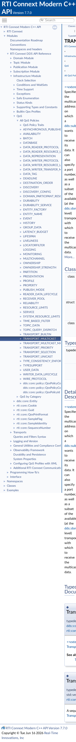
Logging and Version (25, 441)
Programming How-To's (24, 472)
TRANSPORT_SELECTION (39, 352)
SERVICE (28, 312)
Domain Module (23, 58)
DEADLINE (30, 178)
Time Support (25, 89)
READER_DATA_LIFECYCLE (40, 294)
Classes (11, 485)
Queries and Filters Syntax (29, 436)
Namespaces (15, 481)
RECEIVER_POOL (34, 298)
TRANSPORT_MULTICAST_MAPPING (46, 343)
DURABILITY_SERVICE (37, 205)
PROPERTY (30, 285)
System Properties (24, 459)
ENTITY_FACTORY (35, 209)
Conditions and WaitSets (32, 85)
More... (69, 257)
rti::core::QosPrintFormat (32, 414)
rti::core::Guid (25, 410)
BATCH (27, 138)
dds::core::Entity (27, 401)
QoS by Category (30, 396)
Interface (15, 477)
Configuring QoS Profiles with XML (35, 463)
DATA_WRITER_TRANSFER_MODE (45, 169)
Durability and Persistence (29, 454)
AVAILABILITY (32, 134)
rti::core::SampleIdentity (32, 423)
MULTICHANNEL (34, 258)
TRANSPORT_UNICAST (38, 356)
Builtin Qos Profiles (29, 111)
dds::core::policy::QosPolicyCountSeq (46, 387)
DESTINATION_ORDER (38, 183)
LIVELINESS (30, 241)
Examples (13, 490)
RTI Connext (14, 31)
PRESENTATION (33, 276)
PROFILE (28, 281)
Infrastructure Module (27, 76)
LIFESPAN (29, 236)
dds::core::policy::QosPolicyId (41, 392)
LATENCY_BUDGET (35, 232)
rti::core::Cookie (27, 405)
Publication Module (25, 67)
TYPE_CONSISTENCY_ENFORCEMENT (48, 361)
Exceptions (23, 94)
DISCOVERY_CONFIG (37, 192)
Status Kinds (24, 102)
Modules (12, 36)
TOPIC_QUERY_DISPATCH (40, 330)
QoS (19, 116)
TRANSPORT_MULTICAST (39, 338)
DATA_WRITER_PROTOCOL (41, 160)
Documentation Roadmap (26, 40)
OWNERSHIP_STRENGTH (39, 267)
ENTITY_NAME (32, 214)
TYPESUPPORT (32, 365)
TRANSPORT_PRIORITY (38, 347)
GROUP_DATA (32, 227)
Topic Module (21, 62)
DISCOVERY (31, 187)
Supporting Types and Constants (37, 107)
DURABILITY (31, 200)
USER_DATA (31, 370)
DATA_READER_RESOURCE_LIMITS (46, 151)
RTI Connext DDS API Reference (30, 53)
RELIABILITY (31, 303)
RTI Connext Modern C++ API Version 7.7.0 (36, 728)
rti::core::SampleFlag (29, 419)
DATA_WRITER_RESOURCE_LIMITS (45, 165)
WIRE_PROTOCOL (35, 379)
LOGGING (29, 249)
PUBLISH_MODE (34, 289)
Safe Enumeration (28, 98)
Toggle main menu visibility (5, 20)
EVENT (27, 218)
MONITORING (32, 254)
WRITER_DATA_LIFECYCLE (40, 374)
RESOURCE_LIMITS (35, 307)
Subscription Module (26, 71)
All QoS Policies (29, 120)
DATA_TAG (30, 174)
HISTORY (29, 223)
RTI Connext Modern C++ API (22, 27)
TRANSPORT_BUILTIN (37, 334)
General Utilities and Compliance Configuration (42, 445)
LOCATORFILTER (34, 245)
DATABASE (30, 143)
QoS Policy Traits (33, 125)
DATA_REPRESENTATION (39, 156)
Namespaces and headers (26, 49)
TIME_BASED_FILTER (36, 321)
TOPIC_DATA (31, 325)
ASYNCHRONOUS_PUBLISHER (43, 129)
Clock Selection (26, 80)
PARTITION (30, 272)
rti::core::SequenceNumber (34, 428)
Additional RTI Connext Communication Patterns (44, 468)
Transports (19, 432)
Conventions (18, 45)
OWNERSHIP (31, 263)
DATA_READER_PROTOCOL (41, 147)
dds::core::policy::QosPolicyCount (44, 383)
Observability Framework (28, 450)
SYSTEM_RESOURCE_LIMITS (41, 316)
